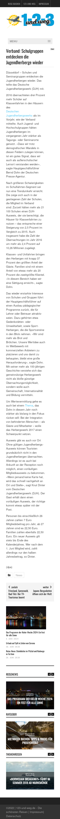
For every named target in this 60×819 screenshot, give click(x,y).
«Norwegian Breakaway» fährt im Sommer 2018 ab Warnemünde (30, 781)
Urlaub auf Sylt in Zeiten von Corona (20, 643)
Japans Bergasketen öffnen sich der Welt (42, 592)
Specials (30, 774)
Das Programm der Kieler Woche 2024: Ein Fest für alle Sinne (25, 634)
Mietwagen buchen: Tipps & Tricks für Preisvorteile (30, 741)
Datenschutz (13, 816)
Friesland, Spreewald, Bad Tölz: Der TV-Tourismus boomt (18, 594)
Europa (30, 694)
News (19, 575)
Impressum (44, 3)
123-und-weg (29, 3)
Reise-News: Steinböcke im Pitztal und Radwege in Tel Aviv (25, 652)
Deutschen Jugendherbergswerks (19, 113)
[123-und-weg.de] (30, 27)
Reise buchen (14, 3)
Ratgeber (30, 734)
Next (52, 674)
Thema (29, 405)
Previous (49, 674)
